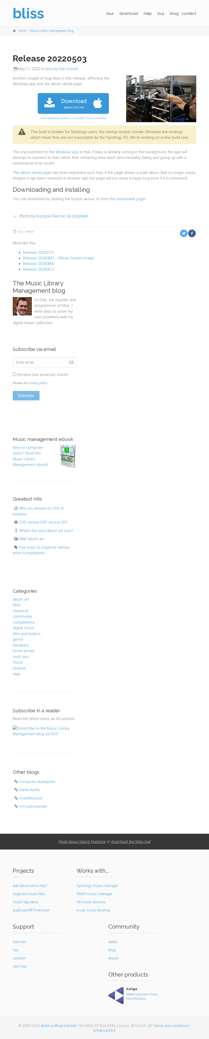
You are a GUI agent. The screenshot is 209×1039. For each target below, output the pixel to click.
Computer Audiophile (37, 781)
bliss (49, 69)
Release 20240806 (38, 263)
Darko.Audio (29, 790)
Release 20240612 (38, 269)
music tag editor (26, 902)
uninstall (78, 118)
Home (22, 31)
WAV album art (31, 539)
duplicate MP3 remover (31, 910)
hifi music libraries (91, 902)
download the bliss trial (131, 841)
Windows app (67, 152)
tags (16, 673)
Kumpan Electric (51, 216)
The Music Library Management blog (39, 287)
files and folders (27, 633)
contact (189, 13)
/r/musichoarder (33, 806)
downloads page (130, 199)
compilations (24, 622)
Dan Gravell (68, 69)
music (18, 662)
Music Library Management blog (52, 31)
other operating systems (55, 118)
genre (18, 639)
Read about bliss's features (82, 841)
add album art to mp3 (30, 886)
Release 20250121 (38, 252)
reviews (19, 668)
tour (110, 13)
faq (15, 950)
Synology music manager (97, 886)
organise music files (29, 894)
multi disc (21, 656)
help (148, 13)
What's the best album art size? (46, 530)
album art (21, 599)
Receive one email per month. (42, 374)
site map (20, 966)
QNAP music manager (94, 894)
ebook (113, 958)
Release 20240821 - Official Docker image (58, 258)
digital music (23, 628)
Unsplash (80, 216)
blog (174, 13)
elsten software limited (58, 1026)
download (128, 13)
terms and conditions (171, 1026)
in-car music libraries (93, 910)
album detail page (35, 172)
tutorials (19, 942)
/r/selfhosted (30, 798)
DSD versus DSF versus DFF (43, 522)
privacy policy (38, 383)
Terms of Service (96, 118)
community (22, 616)
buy (161, 13)
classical (20, 611)
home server (24, 651)
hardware (21, 645)
